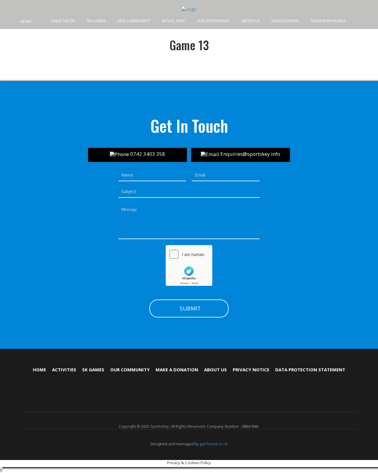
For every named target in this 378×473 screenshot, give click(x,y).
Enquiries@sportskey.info (249, 153)
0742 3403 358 (147, 153)
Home (26, 21)
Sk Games (93, 369)
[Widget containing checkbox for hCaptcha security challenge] (189, 265)
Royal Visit (173, 21)
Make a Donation (177, 369)
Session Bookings (328, 21)
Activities (64, 369)
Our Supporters (213, 21)
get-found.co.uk (214, 443)
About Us (250, 21)
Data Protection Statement (310, 369)
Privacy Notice (251, 369)
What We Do (63, 21)
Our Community (130, 369)
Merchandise (285, 21)
